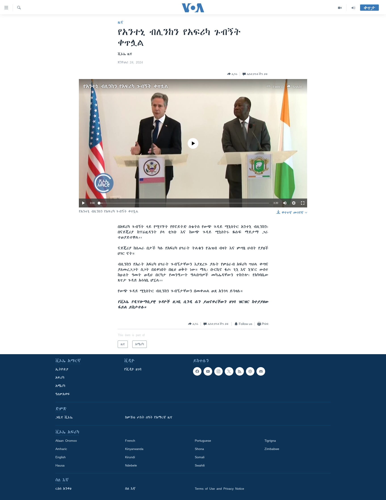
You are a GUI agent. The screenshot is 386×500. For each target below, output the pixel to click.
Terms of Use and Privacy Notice (219, 489)
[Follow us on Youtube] (207, 371)
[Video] (340, 7)
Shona (199, 449)
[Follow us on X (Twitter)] (229, 371)
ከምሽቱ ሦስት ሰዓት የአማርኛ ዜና (148, 417)
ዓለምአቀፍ (62, 394)
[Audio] (353, 7)
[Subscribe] (260, 371)
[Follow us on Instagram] (218, 371)
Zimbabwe (271, 449)
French (130, 441)
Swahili (200, 465)
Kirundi (130, 457)
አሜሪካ (60, 386)
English (60, 457)
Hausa (60, 465)
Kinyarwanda (134, 449)
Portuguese (203, 441)
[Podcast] (250, 371)
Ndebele (131, 465)
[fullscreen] (302, 203)
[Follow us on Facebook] (197, 371)
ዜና (120, 22)
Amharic (61, 449)
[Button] (232, 74)
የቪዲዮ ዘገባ (132, 369)
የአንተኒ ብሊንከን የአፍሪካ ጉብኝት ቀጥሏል (125, 86)
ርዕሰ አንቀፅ (63, 489)
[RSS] (239, 371)
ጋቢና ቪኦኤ (64, 417)
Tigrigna (270, 441)
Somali (199, 457)
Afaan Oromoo (66, 441)
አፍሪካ (59, 378)
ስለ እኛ (130, 489)
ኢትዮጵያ (61, 369)
